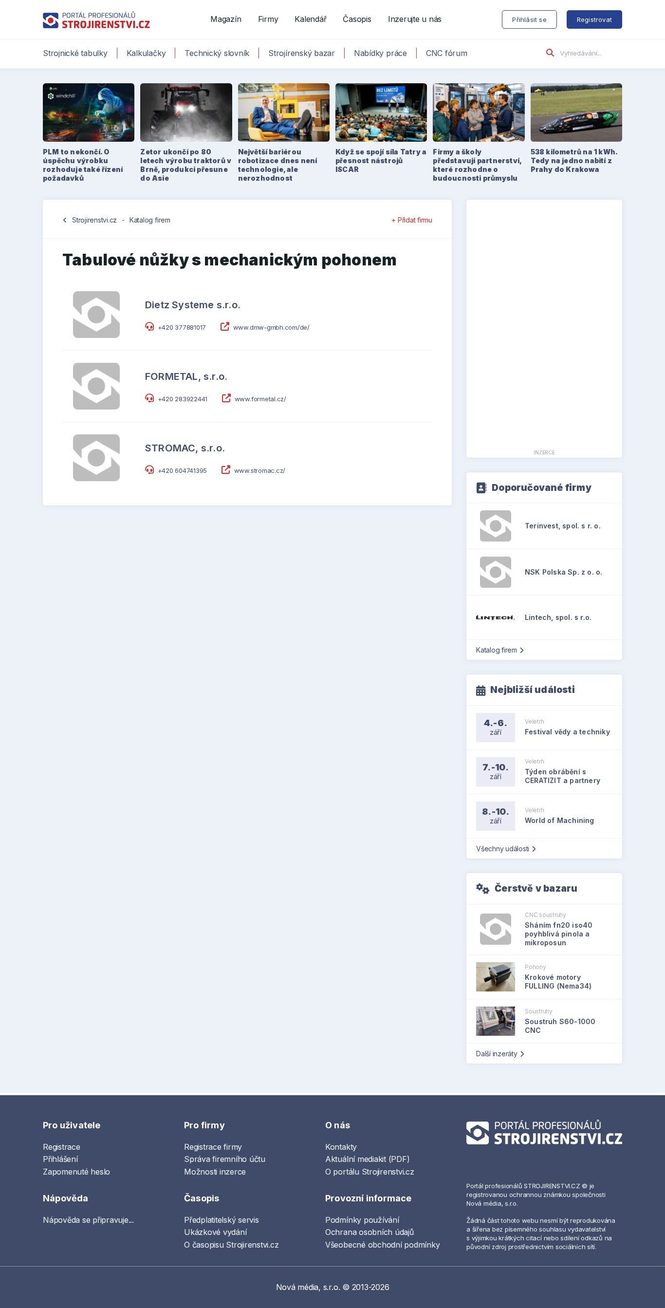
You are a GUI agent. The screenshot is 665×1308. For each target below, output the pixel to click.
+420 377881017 (182, 327)
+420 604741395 (182, 470)
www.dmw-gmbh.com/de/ (271, 327)
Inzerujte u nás (415, 19)
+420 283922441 (183, 399)
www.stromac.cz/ (259, 470)
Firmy (268, 19)
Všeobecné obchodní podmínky (382, 1245)
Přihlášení (60, 1159)
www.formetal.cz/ (260, 399)
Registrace (61, 1147)
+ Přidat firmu (411, 220)
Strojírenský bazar (301, 53)
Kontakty (341, 1147)
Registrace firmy (213, 1147)
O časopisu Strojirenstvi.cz (231, 1245)
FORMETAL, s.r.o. (186, 376)
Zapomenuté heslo (76, 1172)
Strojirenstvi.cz (94, 220)
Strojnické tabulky (75, 53)
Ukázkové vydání (215, 1232)
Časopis (357, 19)
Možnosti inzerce (215, 1172)
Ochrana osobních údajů (369, 1232)
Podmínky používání (362, 1220)
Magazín (225, 19)
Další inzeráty (496, 1053)
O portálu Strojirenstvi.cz (369, 1172)
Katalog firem (149, 220)
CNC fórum (446, 53)
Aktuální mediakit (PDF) (367, 1159)
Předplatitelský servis (221, 1220)
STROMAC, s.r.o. (185, 448)
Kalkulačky (146, 53)
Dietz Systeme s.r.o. (192, 305)
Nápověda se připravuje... (88, 1220)
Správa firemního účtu (224, 1159)
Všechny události (502, 848)
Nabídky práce (380, 53)
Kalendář (310, 19)
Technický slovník (217, 53)
